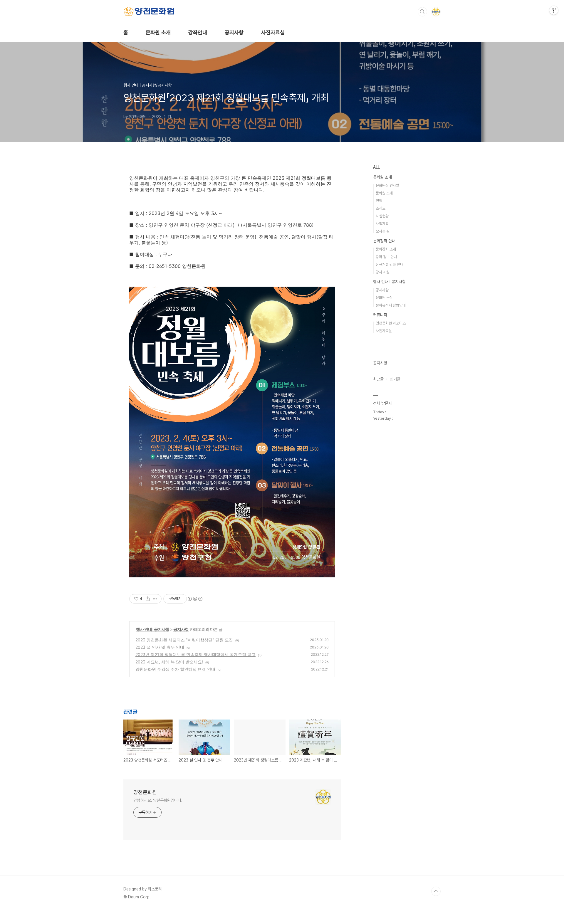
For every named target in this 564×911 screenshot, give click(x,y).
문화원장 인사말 (387, 185)
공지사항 (234, 32)
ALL (376, 167)
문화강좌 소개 (386, 249)
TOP (436, 891)
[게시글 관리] (155, 598)
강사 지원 (383, 272)
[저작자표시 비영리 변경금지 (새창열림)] (195, 598)
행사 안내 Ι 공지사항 (152, 629)
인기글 (395, 379)
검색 (422, 11)
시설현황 (382, 216)
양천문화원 (145, 792)
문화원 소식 (384, 297)
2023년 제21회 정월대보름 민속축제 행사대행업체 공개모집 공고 (195, 654)
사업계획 (382, 223)
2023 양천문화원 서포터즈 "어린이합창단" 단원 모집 (184, 639)
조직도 (380, 208)
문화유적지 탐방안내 (391, 305)
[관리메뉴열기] (553, 10)
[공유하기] (147, 598)
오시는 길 (383, 231)
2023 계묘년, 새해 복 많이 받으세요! (169, 661)
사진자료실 (273, 32)
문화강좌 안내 (384, 240)
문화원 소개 (158, 32)
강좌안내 (197, 32)
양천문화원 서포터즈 (391, 323)
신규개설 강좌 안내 (389, 264)
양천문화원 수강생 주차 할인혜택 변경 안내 (175, 669)
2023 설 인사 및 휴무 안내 (159, 647)
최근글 (378, 379)
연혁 (379, 201)
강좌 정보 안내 (386, 257)
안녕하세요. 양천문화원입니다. (157, 800)
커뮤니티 (380, 314)
